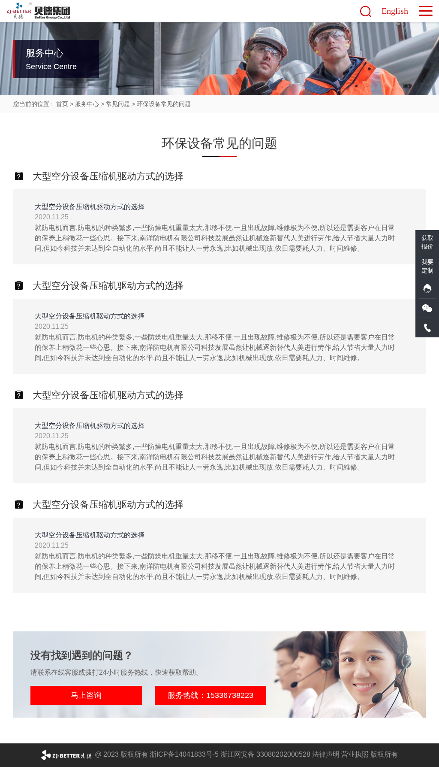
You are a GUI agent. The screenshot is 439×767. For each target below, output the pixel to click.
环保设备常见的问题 (164, 103)
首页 (62, 103)
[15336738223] (427, 327)
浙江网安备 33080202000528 (265, 754)
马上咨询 (86, 695)
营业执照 (355, 754)
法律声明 (326, 754)
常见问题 (118, 103)
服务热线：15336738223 (210, 695)
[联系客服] (427, 288)
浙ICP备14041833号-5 (184, 754)
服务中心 (87, 103)
